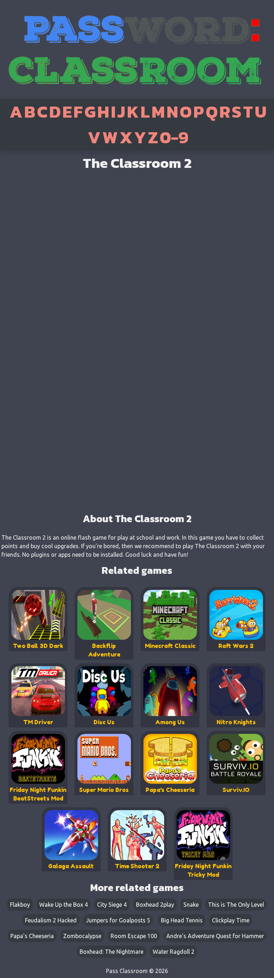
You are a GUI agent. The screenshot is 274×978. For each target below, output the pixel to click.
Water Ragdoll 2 (173, 951)
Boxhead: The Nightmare (111, 951)
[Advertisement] (137, 459)
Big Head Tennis (182, 920)
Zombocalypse (82, 936)
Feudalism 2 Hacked (51, 920)
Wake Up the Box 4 (63, 904)
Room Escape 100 (134, 936)
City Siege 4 (112, 904)
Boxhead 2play (155, 904)
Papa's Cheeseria (32, 936)
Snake (191, 904)
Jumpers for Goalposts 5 (118, 920)
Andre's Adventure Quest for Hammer (215, 936)
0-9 (174, 137)
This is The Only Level (236, 904)
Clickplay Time (230, 920)
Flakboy (20, 904)
